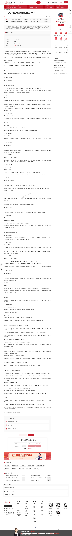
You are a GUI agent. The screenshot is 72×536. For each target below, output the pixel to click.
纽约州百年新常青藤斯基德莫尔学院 (12, 477)
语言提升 (51, 5)
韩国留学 (26, 511)
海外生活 (62, 5)
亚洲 (20, 7)
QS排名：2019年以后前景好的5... (12, 475)
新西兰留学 (18, 515)
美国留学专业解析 (31, 465)
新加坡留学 (26, 503)
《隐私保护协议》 (30, 448)
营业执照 (42, 511)
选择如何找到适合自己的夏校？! (37, 475)
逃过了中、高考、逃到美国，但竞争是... (38, 477)
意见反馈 (42, 506)
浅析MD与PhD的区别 (35, 480)
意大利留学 (34, 503)
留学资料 (47, 5)
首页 (5, 9)
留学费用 (56, 47)
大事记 (42, 507)
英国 (16, 5)
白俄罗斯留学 (35, 521)
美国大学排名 (28, 468)
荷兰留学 (34, 514)
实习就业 (58, 7)
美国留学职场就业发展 (40, 465)
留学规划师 (13, 5)
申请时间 (56, 52)
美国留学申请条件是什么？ (10, 487)
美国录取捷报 (7, 465)
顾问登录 (42, 514)
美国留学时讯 (14, 468)
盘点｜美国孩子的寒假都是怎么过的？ (13, 480)
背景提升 (65, 47)
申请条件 (60, 47)
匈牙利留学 (34, 517)
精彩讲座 (35, 7)
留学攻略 (8, 5)
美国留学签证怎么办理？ (9, 494)
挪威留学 (34, 510)
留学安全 (58, 5)
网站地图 (42, 513)
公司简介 (42, 503)
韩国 (15, 7)
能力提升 (47, 7)
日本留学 (26, 510)
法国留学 (34, 507)
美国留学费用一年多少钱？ (10, 491)
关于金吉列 (60, 2)
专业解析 (60, 52)
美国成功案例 (36, 468)
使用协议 (42, 510)
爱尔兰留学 (18, 510)
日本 (21, 5)
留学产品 (31, 5)
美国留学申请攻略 (15, 465)
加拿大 (24, 5)
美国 (19, 5)
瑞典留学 (34, 511)
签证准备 (51, 7)
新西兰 (8, 7)
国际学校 (31, 7)
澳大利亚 (11, 7)
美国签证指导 (21, 468)
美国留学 (18, 503)
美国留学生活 (7, 468)
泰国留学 (26, 506)
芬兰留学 (34, 513)
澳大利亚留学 (19, 514)
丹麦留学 (34, 506)
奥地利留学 (34, 518)
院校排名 (39, 5)
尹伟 (6, 16)
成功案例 (35, 5)
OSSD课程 (39, 7)
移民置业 (62, 7)
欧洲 (17, 7)
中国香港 (26, 515)
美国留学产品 (23, 465)
